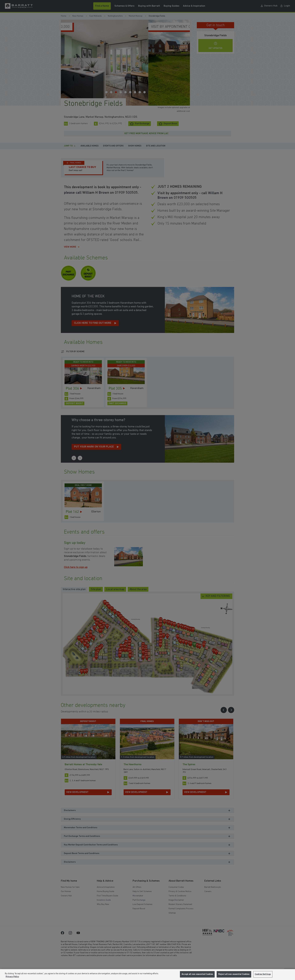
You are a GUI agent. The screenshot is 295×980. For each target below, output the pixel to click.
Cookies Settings (263, 974)
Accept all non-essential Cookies (197, 974)
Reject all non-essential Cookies (233, 974)
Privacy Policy (12, 977)
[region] (147, 974)
